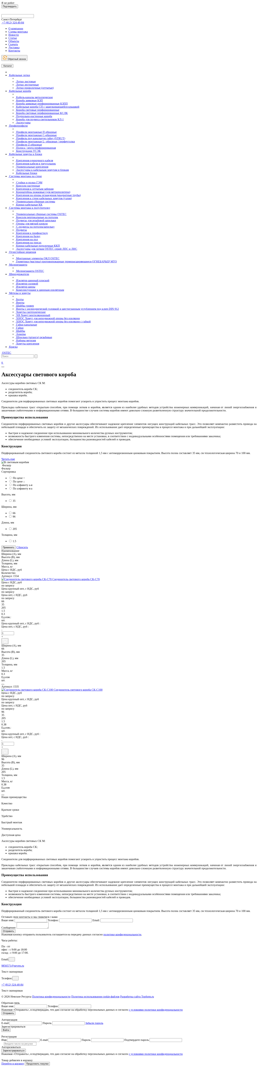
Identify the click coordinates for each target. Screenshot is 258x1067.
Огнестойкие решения (22, 252)
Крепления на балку (27, 236)
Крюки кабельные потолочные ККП (37, 245)
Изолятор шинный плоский (32, 280)
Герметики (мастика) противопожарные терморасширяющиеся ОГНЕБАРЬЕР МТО (66, 261)
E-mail (5, 1023)
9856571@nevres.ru (12, 965)
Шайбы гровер (24, 305)
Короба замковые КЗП (29, 100)
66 (14, 513)
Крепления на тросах (28, 242)
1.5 (14, 541)
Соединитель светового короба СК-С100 (78, 689)
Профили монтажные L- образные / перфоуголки (45, 141)
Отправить (8, 931)
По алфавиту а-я (22, 485)
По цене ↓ (19, 481)
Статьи (12, 37)
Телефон (53, 1006)
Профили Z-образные (28, 144)
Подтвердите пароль (136, 1039)
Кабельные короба (19, 90)
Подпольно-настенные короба (33, 116)
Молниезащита (17, 264)
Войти (6, 1030)
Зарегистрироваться (13, 1050)
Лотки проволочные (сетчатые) (34, 87)
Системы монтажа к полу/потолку (29, 207)
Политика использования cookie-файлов (95, 996)
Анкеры (20, 334)
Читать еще (8, 459)
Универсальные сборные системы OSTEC (41, 214)
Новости (13, 34)
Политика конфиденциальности (51, 996)
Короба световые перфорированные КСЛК (41, 113)
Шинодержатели (18, 274)
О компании (15, 28)
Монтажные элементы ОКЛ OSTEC (37, 258)
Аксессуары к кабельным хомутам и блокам (42, 169)
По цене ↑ (19, 477)
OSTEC (6, 352)
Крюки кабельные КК (28, 204)
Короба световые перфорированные (37, 109)
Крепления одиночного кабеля (34, 160)
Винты (19, 302)
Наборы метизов (25, 340)
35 (14, 500)
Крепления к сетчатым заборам (34, 188)
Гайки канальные (26, 324)
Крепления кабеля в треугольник (35, 163)
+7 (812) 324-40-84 (12, 984)
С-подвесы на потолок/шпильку (35, 226)
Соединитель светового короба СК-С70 (76, 579)
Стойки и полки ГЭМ (28, 182)
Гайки (19, 327)
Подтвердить (10, 6)
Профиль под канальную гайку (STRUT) (40, 138)
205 (15, 528)
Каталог (7, 66)
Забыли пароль (94, 1023)
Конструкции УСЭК (28, 150)
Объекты (13, 41)
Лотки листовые (25, 81)
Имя (3, 1039)
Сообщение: (8, 927)
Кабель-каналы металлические (34, 97)
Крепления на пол (26, 239)
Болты (19, 299)
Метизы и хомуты (19, 293)
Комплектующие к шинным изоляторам (39, 289)
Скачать (13, 44)
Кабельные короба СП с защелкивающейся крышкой (47, 106)
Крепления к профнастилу (31, 233)
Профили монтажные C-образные (36, 135)
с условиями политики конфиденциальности (156, 1009)
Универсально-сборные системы (35, 201)
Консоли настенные (27, 185)
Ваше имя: (7, 920)
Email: (96, 920)
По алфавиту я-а (22, 488)
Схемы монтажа (18, 31)
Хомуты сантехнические (30, 312)
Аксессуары (23, 122)
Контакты (14, 50)
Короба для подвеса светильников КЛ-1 (39, 119)
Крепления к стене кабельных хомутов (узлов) (43, 198)
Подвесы (21, 229)
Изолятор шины (25, 286)
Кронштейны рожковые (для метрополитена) (42, 192)
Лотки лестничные (27, 84)
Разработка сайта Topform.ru (137, 996)
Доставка (13, 47)
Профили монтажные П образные (36, 132)
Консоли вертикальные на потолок (36, 217)
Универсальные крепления (31, 166)
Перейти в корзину (12, 1063)
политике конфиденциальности (122, 934)
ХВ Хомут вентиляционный (32, 315)
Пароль (47, 1023)
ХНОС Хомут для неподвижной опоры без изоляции (47, 318)
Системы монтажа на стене (25, 176)
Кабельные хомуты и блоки (25, 154)
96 (14, 516)
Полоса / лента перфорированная (35, 147)
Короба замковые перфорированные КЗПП (41, 103)
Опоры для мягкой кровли (31, 223)
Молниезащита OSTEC (29, 270)
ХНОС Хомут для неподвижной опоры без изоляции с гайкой (53, 321)
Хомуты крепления (27, 343)
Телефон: (53, 920)
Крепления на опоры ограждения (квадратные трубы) (48, 195)
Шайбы (20, 330)
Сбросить (22, 547)
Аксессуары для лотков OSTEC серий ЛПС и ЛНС (46, 248)
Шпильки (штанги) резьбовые (33, 337)
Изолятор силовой (26, 283)
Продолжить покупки (37, 1063)
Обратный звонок (16, 59)
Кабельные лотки (19, 75)
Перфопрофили (18, 125)
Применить (8, 547)
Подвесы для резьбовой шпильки (35, 220)
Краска (13, 346)
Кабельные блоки (26, 173)
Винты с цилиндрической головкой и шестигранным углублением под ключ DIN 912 (67, 308)
